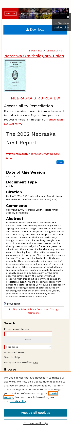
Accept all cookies (35, 413)
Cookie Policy (18, 401)
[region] (35, 401)
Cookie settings (35, 423)
